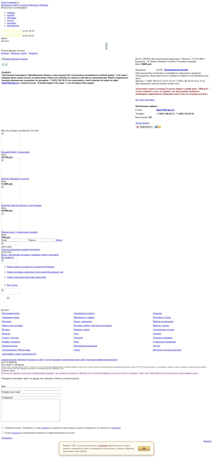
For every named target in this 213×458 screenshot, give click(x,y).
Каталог (5, 53)
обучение (11, 18)
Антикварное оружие (163, 329)
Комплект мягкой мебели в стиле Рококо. (21, 205)
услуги (10, 20)
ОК (144, 448)
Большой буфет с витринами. (15, 152)
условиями (102, 445)
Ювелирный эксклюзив (85, 346)
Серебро (157, 333)
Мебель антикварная (163, 321)
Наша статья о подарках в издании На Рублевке (30, 266)
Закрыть (207, 441)
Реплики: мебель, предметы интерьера (93, 325)
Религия (6, 333)
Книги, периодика (83, 321)
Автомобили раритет (84, 313)
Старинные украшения (164, 341)
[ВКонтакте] (156, 127)
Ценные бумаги (9, 346)
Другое (156, 346)
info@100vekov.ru (165, 110)
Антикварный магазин (176, 69)
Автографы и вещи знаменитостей (19, 354)
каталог (10, 15)
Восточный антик (11, 313)
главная (10, 12)
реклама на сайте (35, 359)
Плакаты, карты (19, 53)
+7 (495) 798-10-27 (11, 30)
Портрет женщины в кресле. (15, 178)
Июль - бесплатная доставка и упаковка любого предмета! (30, 254)
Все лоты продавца (144, 100)
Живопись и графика (84, 317)
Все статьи (12, 285)
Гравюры (157, 313)
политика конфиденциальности (102, 359)
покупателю (13, 25)
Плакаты (33, 53)
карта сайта (80, 359)
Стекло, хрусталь (10, 337)
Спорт (77, 350)
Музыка (6, 329)
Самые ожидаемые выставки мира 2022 (26, 277)
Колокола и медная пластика (167, 350)
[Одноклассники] (159, 127)
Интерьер (6, 321)
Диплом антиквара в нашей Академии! (20, 249)
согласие (45, 428)
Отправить (7, 438)
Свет (76, 333)
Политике (116, 428)
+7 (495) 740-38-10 (11, 35)
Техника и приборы (162, 337)
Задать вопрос (142, 123)
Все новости (7, 257)
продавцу (11, 23)
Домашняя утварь (10, 317)
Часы (76, 341)
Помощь (44, 5)
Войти (59, 240)
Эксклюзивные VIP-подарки (16, 350)
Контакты (34, 5)
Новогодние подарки (12, 325)
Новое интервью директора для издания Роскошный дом (35, 272)
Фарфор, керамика (11, 341)
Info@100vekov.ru (10, 83)
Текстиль (78, 337)
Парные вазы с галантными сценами (19, 232)
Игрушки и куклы (162, 317)
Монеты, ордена (161, 325)
